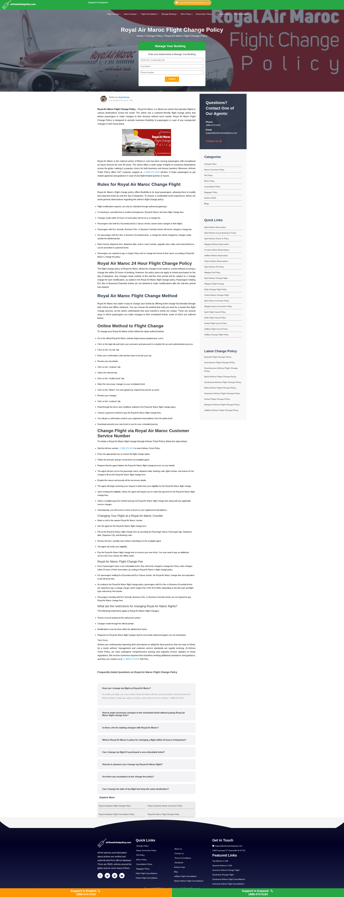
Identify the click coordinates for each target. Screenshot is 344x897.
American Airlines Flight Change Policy (222, 393)
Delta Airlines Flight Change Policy (220, 388)
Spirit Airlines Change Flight (216, 278)
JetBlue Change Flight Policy (216, 335)
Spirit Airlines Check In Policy (216, 238)
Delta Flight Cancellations (146, 873)
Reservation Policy (204, 14)
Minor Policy (186, 14)
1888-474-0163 (213, 125)
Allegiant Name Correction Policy (218, 306)
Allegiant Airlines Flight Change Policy (222, 404)
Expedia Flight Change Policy (217, 357)
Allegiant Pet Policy (212, 272)
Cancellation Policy (212, 187)
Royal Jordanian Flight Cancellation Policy (116, 814)
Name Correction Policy (214, 170)
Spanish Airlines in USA (222, 865)
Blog (176, 872)
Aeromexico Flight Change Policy (219, 362)
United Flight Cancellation (146, 878)
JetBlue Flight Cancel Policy (216, 329)
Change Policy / (155, 35)
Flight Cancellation (149, 14)
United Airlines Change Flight (216, 295)
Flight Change (113, 14)
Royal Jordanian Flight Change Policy (115, 806)
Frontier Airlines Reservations (216, 250)
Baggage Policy (210, 192)
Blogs (206, 203)
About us (178, 849)
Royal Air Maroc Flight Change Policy (186, 35)
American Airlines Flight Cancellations (228, 884)
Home (140, 35)
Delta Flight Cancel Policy (215, 318)
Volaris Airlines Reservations (216, 261)
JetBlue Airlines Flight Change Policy (221, 410)
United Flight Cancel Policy (215, 323)
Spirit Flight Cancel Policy (215, 312)
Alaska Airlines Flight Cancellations (188, 881)
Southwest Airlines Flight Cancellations (228, 879)
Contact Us (212, 141)
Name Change (130, 14)
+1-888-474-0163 (151, 172)
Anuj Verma (123, 97)
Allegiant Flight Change (214, 284)
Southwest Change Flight (223, 875)
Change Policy (210, 164)
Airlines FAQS (210, 198)
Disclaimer (179, 862)
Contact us (179, 853)
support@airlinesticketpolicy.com (221, 133)
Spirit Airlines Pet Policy (214, 267)
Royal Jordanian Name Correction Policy (165, 806)
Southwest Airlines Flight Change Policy (222, 382)
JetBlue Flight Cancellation (185, 876)
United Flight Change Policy (217, 399)
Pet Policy (208, 175)
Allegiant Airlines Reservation (216, 244)
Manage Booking (169, 14)
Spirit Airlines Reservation (215, 227)
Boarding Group (241, 14)
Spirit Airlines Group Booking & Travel (220, 233)
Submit (172, 79)
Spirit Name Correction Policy (216, 301)
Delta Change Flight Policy (215, 289)
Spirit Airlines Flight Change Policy (220, 377)
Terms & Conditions (183, 858)
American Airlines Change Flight (225, 870)
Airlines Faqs (179, 867)
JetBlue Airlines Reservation (216, 255)
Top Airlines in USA (220, 861)
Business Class (222, 14)
